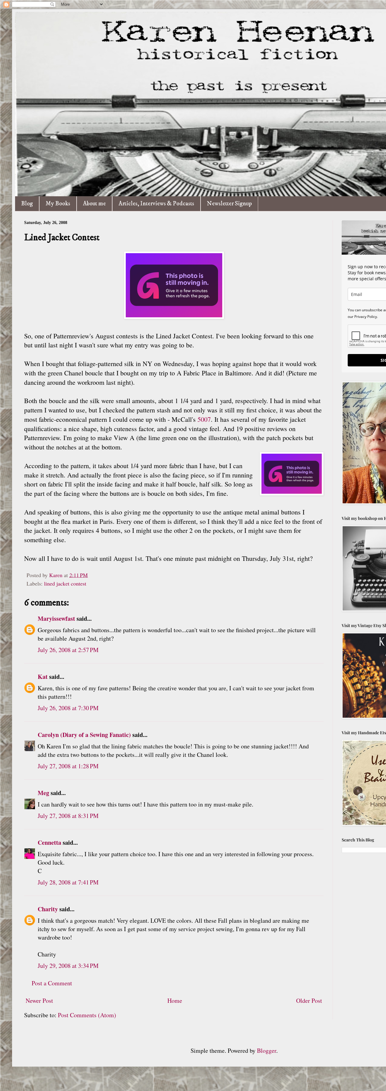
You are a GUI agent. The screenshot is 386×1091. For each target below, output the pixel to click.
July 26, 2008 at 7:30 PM (68, 708)
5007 (204, 419)
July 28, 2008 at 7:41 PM (68, 882)
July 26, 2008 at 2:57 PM (68, 650)
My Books (58, 203)
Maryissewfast (56, 618)
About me (94, 203)
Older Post (309, 1000)
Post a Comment (52, 983)
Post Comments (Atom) (87, 1015)
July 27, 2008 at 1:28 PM (68, 766)
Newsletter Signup (229, 203)
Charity (48, 909)
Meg (43, 792)
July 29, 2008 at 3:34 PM (68, 966)
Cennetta (49, 842)
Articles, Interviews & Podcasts (156, 203)
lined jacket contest (65, 583)
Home (174, 1000)
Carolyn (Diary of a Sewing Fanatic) (84, 734)
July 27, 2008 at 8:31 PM (68, 816)
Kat (43, 676)
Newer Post (39, 1000)
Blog (27, 203)
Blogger (266, 1050)
